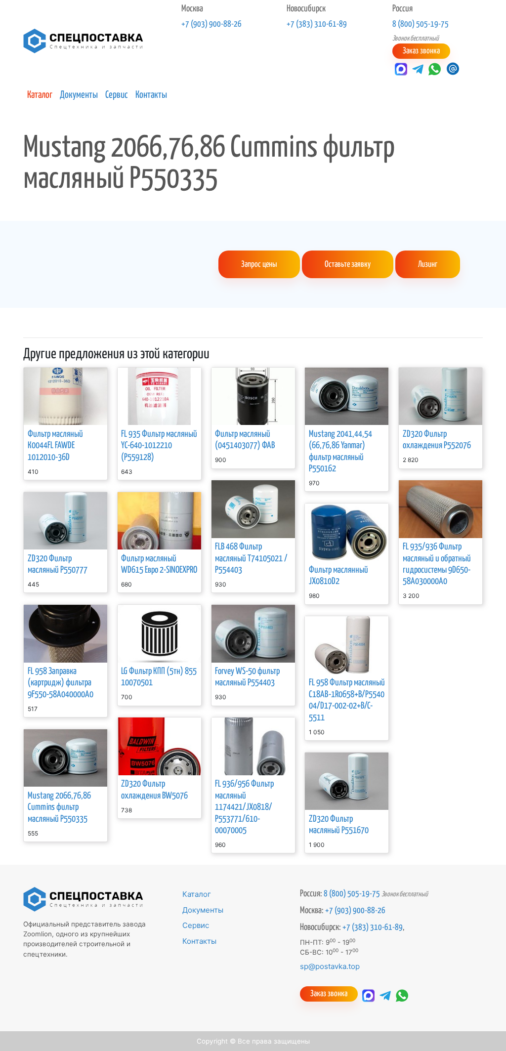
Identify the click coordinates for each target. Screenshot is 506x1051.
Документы (79, 95)
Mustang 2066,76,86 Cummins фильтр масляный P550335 (59, 808)
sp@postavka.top (330, 966)
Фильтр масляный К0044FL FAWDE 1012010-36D (55, 446)
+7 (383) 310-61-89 (317, 24)
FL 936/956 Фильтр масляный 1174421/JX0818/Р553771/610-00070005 (244, 807)
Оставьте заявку (348, 264)
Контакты (151, 95)
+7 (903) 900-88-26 (211, 24)
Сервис (116, 95)
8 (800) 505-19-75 (420, 24)
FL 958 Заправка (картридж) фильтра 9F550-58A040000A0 (60, 683)
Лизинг (427, 264)
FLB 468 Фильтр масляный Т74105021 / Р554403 (251, 559)
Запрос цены (259, 264)
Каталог (39, 95)
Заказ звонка (421, 51)
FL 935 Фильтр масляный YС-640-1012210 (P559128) (159, 446)
